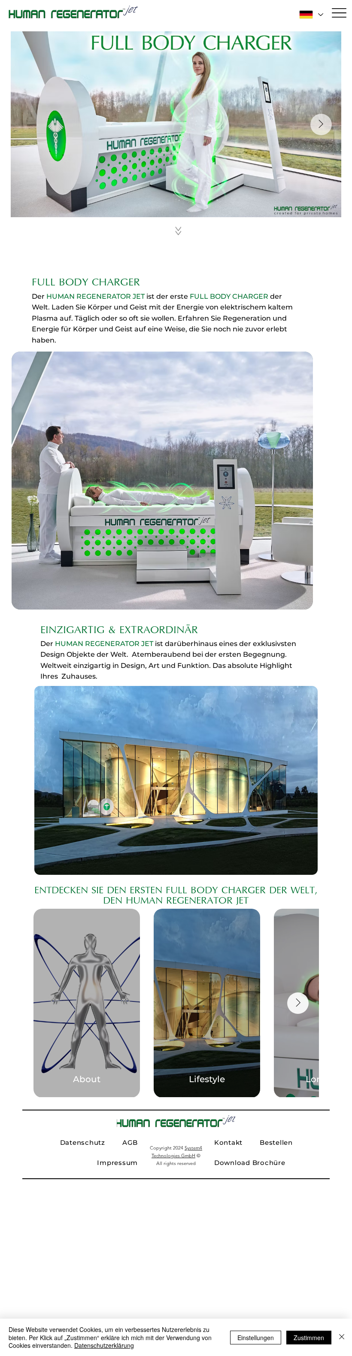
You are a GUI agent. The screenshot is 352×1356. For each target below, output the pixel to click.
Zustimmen (309, 1337)
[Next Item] (321, 124)
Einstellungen (255, 1337)
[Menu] (339, 13)
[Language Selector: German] (310, 14)
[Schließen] (342, 1337)
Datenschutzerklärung (104, 1345)
